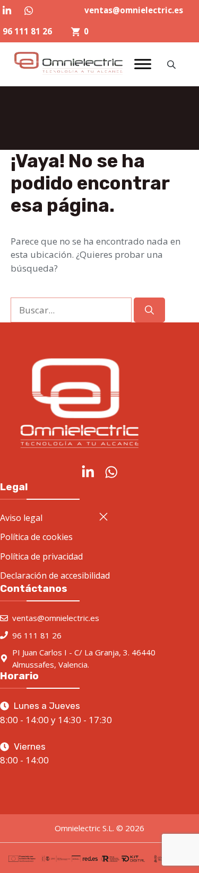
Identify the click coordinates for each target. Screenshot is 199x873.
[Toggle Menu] (142, 64)
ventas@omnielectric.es (133, 10)
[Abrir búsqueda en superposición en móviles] (172, 64)
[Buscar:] (72, 310)
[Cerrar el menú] (103, 516)
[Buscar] (149, 310)
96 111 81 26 (27, 31)
